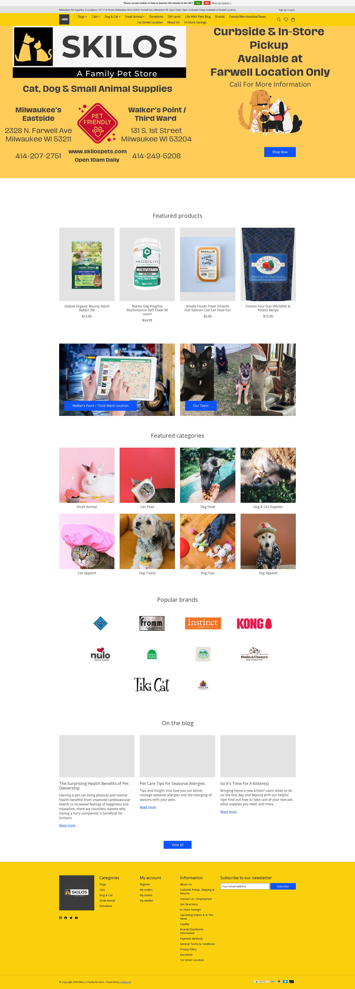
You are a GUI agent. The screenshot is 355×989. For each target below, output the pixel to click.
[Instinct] (203, 624)
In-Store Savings (195, 22)
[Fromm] (152, 624)
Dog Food (208, 506)
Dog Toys (208, 573)
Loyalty (184, 924)
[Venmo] (285, 982)
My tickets (146, 895)
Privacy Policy (188, 949)
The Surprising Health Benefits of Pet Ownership (94, 786)
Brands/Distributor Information (192, 931)
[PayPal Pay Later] (279, 982)
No (207, 3)
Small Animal (87, 506)
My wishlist (146, 900)
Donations (156, 17)
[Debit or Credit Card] (291, 982)
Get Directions (189, 904)
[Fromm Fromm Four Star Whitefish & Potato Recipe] (268, 264)
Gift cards (174, 17)
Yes (198, 3)
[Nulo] (100, 654)
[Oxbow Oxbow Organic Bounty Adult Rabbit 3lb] (86, 264)
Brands (220, 17)
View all (177, 844)
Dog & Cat (106, 895)
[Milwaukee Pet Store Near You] (64, 19)
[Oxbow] (203, 654)
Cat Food (147, 506)
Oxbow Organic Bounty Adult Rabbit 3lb (87, 308)
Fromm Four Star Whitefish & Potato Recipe (268, 308)
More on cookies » (221, 3)
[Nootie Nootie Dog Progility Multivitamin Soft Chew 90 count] (147, 264)
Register (145, 884)
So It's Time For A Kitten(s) (244, 783)
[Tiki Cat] (152, 685)
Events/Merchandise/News (247, 17)
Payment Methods (191, 938)
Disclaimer (186, 954)
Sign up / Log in (287, 9)
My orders (146, 889)
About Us (173, 22)
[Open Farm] (152, 654)
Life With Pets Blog (198, 17)
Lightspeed (125, 982)
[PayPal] (273, 982)
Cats (102, 889)
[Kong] (254, 624)
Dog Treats (147, 573)
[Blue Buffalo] (100, 624)
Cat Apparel (87, 573)
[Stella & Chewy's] (254, 654)
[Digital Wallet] (264, 982)
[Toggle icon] (279, 19)
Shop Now (280, 152)
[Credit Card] (256, 982)
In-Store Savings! (190, 909)
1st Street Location (150, 22)
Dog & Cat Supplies (268, 506)
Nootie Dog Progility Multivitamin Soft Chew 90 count (147, 310)
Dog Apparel (268, 573)
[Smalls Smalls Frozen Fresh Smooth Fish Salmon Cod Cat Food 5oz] (207, 264)
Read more (67, 825)
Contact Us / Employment (196, 899)
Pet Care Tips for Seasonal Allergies (172, 783)
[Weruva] (203, 685)
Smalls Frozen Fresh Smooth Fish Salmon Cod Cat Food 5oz (208, 308)
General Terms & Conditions (197, 944)
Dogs (102, 884)
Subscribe (283, 886)
